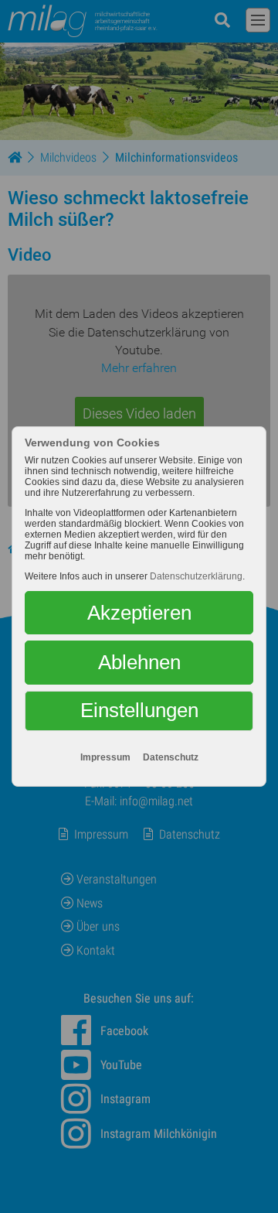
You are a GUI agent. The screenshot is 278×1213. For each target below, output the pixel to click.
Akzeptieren (139, 613)
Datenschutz (170, 757)
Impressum (105, 757)
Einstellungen (139, 710)
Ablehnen (139, 662)
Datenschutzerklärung (196, 576)
